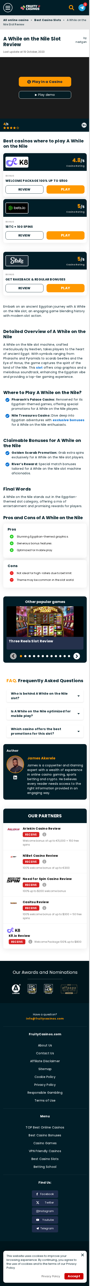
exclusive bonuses (69, 420)
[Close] (82, 1255)
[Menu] (7, 7)
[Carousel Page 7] (47, 656)
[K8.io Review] (30, 941)
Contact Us (45, 1053)
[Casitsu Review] (44, 907)
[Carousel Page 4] (34, 656)
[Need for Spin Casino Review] (44, 884)
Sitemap (45, 1069)
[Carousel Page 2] (25, 656)
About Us (45, 1045)
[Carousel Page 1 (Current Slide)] (21, 656)
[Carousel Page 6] (43, 656)
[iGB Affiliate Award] (16, 989)
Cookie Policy (45, 1077)
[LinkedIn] (15, 777)
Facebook (47, 1194)
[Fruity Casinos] (35, 8)
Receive (31, 834)
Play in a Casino (47, 81)
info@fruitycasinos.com (45, 1018)
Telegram (47, 1228)
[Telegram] (81, 7)
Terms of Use (45, 1100)
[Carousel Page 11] (65, 656)
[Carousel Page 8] (51, 656)
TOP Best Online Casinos (45, 1127)
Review (24, 189)
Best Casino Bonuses (45, 1135)
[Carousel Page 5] (38, 656)
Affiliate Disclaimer (45, 1061)
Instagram (46, 1211)
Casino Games (45, 1143)
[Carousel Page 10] (60, 656)
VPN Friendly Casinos (45, 1151)
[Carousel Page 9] (56, 656)
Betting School (45, 1167)
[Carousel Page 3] (30, 656)
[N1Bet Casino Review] (44, 861)
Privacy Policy (45, 1085)
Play (65, 189)
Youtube (48, 1220)
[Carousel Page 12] (69, 656)
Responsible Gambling (45, 1092)
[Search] (72, 7)
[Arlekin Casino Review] (44, 834)
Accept (74, 1276)
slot (39, 367)
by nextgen (81, 40)
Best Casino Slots (47, 20)
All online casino (16, 20)
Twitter (49, 1202)
